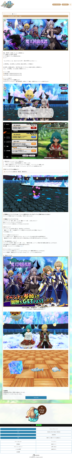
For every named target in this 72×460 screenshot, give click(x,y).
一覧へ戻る (36, 397)
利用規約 (18, 444)
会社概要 (18, 451)
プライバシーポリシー (18, 446)
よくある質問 (18, 449)
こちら (10, 231)
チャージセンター (56, 4)
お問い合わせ (53, 446)
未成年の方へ (53, 449)
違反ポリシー (53, 444)
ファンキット (53, 441)
